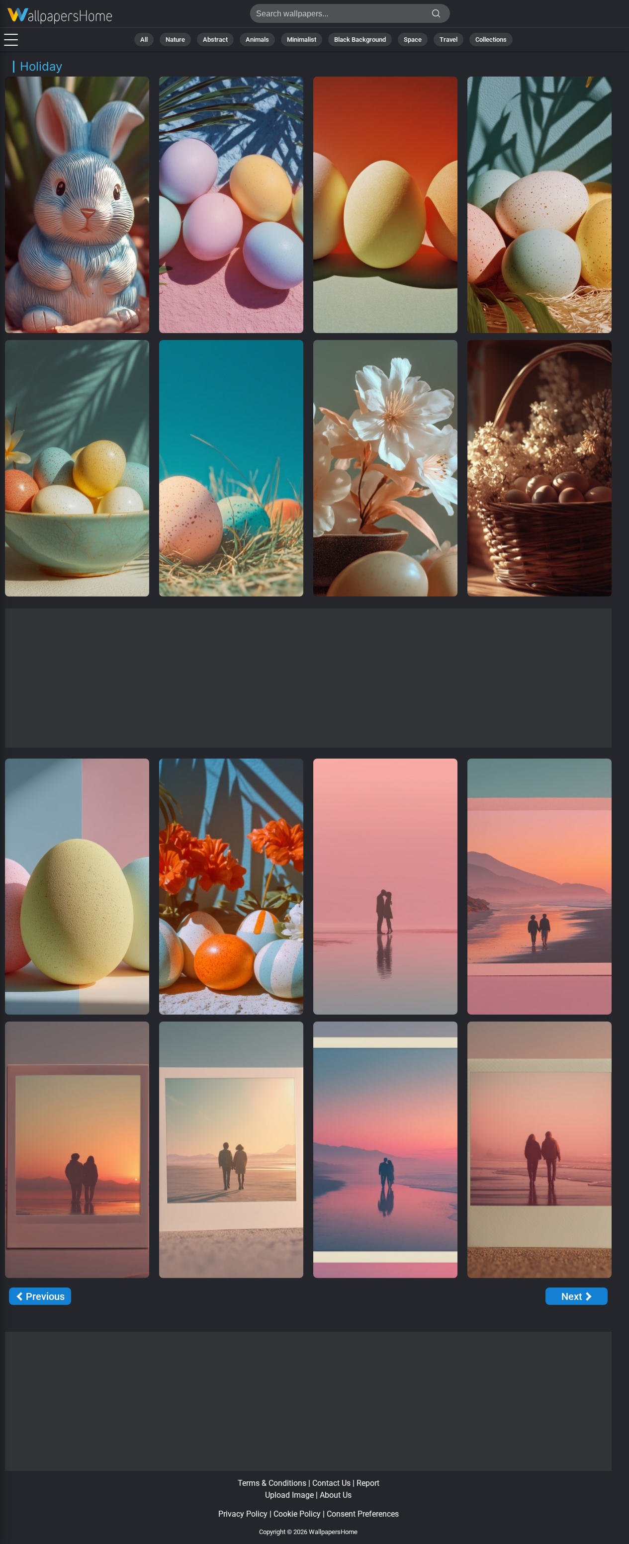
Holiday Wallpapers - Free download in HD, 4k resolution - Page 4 (59, 16)
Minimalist (301, 39)
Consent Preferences (363, 1514)
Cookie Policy (297, 1514)
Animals (257, 39)
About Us (336, 1495)
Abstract (215, 39)
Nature (175, 39)
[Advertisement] (308, 678)
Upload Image (289, 1495)
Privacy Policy (243, 1514)
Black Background (360, 39)
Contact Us (331, 1483)
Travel (448, 39)
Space (413, 39)
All (144, 39)
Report (368, 1483)
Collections (491, 39)
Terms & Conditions (272, 1483)
